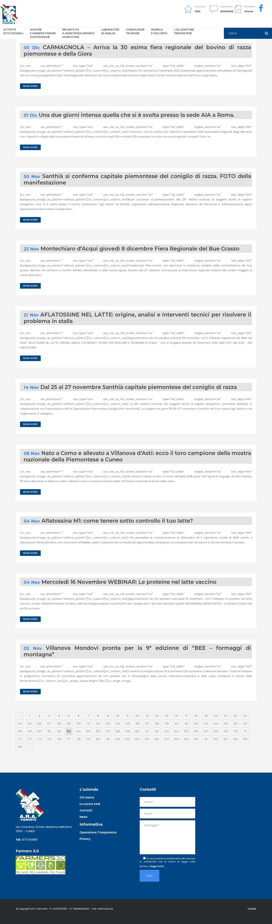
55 (88, 731)
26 (39, 723)
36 (137, 723)
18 (196, 715)
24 (20, 723)
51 (49, 731)
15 (166, 715)
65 (186, 731)
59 (127, 731)
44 (216, 723)
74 (39, 739)
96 (20, 746)
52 (59, 731)
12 (137, 715)
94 (235, 739)
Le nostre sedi (90, 804)
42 (196, 723)
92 (216, 739)
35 (127, 723)
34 (118, 723)
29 (69, 723)
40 (176, 723)
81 (108, 739)
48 (19, 731)
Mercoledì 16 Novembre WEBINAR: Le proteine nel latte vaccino (128, 582)
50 (39, 731)
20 (216, 715)
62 (157, 731)
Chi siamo (87, 797)
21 (225, 715)
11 (127, 715)
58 (117, 731)
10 (117, 715)
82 (118, 739)
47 (245, 723)
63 (167, 731)
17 (186, 715)
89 (186, 739)
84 (137, 739)
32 (98, 723)
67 (206, 731)
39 (167, 723)
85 (147, 739)
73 (29, 739)
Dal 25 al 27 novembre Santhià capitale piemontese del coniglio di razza (138, 387)
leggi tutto (156, 866)
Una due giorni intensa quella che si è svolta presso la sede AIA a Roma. (136, 115)
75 (49, 739)
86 (157, 739)
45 (225, 723)
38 (157, 723)
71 (245, 731)
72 (20, 739)
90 (196, 739)
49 (29, 731)
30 (78, 723)
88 (176, 739)
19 (206, 715)
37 (147, 723)
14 (157, 715)
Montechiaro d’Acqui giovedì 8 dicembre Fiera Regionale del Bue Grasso (140, 248)
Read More (30, 86)
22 (235, 715)
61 (147, 731)
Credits (252, 908)
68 (216, 731)
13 (147, 715)
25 (29, 723)
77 (69, 739)
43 (206, 723)
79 (88, 739)
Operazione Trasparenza (98, 832)
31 (88, 723)
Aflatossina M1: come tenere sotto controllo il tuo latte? (117, 520)
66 (196, 731)
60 (137, 731)
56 (98, 731)
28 (59, 723)
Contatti (86, 810)
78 (78, 739)
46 (235, 723)
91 (206, 739)
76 (59, 739)
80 (98, 739)
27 (49, 723)
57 (108, 731)
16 (176, 715)
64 (176, 731)
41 (186, 723)
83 (127, 739)
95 (245, 739)
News (84, 817)
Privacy (85, 839)
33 (108, 723)
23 (245, 715)
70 (235, 731)
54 (78, 731)
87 (167, 739)
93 (226, 739)
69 (226, 731)
